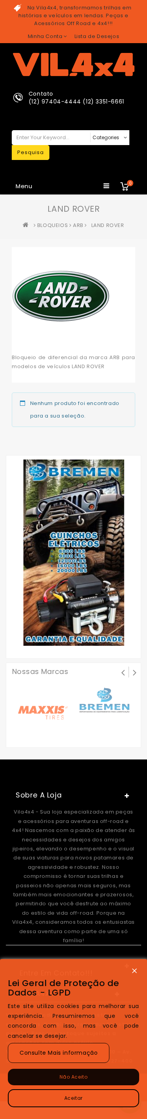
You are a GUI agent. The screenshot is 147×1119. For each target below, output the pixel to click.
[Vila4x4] (27, 225)
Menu (24, 186)
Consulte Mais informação (59, 1053)
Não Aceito (74, 1077)
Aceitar (73, 1098)
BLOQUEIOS (52, 225)
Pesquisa (30, 152)
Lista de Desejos (97, 36)
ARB (78, 225)
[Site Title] (73, 64)
